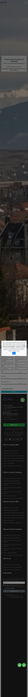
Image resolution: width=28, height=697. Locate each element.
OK (14, 353)
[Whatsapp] (24, 665)
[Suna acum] (19, 665)
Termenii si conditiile (21, 346)
